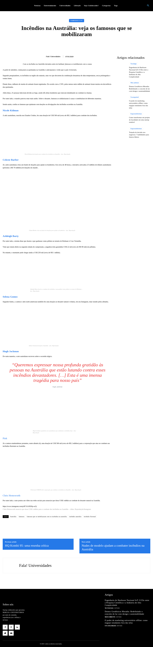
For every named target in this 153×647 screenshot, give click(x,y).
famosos (21, 516)
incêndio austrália (75, 516)
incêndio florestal (90, 516)
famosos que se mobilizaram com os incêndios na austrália (47, 516)
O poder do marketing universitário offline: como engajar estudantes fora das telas (126, 621)
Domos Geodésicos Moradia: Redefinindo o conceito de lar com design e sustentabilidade (139, 89)
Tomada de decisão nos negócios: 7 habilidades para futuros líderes (139, 134)
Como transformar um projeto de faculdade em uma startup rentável (139, 120)
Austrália (13, 516)
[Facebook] (5, 627)
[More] (112, 44)
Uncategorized (134, 97)
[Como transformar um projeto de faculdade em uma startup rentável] (122, 118)
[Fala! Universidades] (44, 56)
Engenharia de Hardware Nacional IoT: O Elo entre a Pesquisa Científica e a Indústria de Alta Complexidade (138, 72)
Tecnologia (133, 64)
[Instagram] (11, 627)
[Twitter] (5, 633)
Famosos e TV (77, 20)
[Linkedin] (17, 627)
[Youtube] (11, 633)
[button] (148, 5)
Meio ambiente (134, 83)
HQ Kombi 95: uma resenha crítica (27, 545)
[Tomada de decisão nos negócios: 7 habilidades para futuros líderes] (122, 133)
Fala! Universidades (53, 56)
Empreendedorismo (136, 114)
